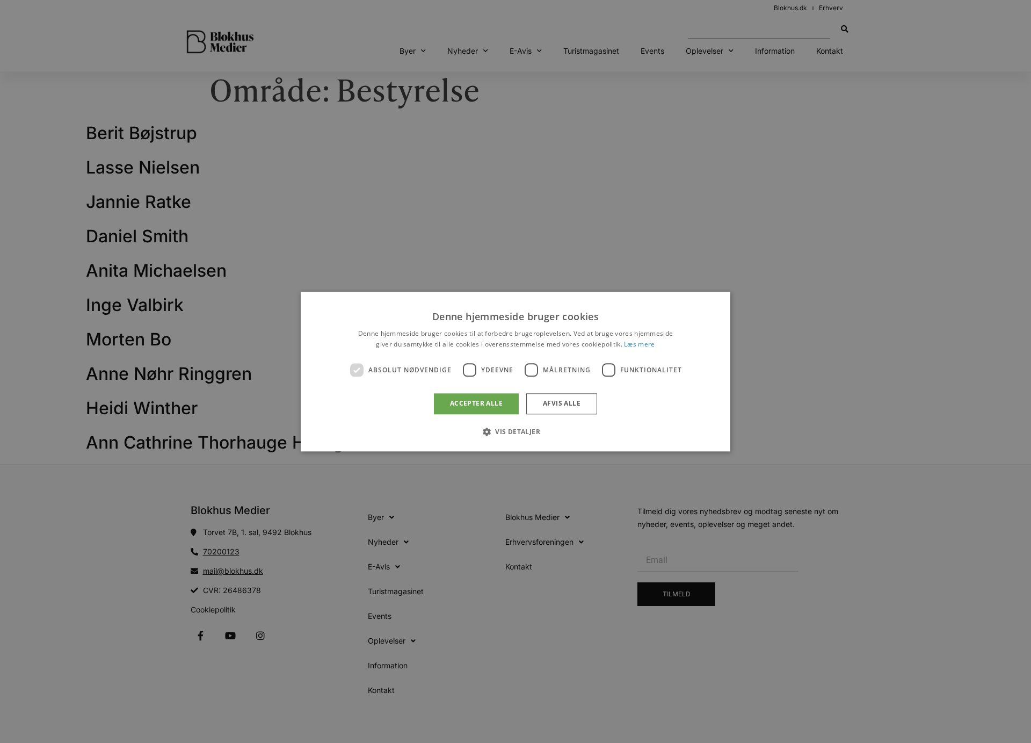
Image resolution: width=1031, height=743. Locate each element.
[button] (515, 431)
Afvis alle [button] (561, 403)
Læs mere (639, 344)
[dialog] (515, 371)
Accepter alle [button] (476, 403)
